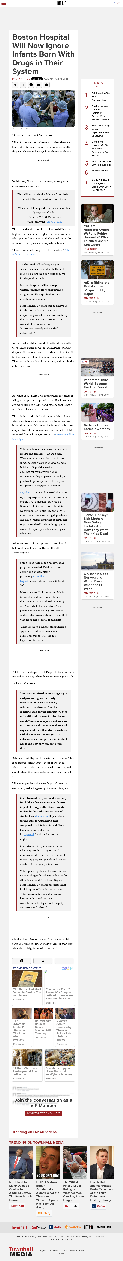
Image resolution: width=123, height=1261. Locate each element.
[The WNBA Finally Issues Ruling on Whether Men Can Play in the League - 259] (75, 1162)
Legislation (26, 492)
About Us (20, 1236)
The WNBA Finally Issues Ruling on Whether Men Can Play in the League (73, 1191)
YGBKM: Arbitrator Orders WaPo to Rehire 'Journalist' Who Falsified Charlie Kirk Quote (97, 235)
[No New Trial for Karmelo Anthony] (97, 412)
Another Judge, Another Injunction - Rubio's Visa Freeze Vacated (100, 112)
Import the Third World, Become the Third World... (97, 383)
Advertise (59, 1236)
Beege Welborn (91, 298)
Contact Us (99, 1236)
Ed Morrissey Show (33, 1236)
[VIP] (118, 3)
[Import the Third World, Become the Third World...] (97, 366)
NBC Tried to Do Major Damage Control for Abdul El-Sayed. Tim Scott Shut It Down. (20, 1191)
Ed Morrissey (90, 249)
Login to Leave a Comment (43, 1113)
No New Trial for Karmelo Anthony (97, 427)
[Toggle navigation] (4, 3)
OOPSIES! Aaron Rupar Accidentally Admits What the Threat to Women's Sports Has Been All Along (47, 1194)
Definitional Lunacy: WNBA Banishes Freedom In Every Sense (101, 148)
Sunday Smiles (100, 170)
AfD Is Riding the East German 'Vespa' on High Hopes (96, 288)
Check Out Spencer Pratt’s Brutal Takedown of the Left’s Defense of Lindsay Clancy (101, 1191)
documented (42, 816)
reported (29, 834)
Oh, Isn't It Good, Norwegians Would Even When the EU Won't (96, 581)
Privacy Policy (87, 1236)
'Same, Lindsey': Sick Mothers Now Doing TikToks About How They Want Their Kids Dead (96, 524)
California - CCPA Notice (61, 1239)
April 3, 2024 (54, 222)
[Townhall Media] (21, 1251)
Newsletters (48, 1236)
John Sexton (90, 433)
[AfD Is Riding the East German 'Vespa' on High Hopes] (97, 269)
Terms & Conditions (72, 1236)
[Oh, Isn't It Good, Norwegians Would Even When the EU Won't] (97, 560)
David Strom (21, 79)
